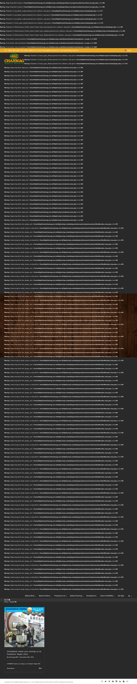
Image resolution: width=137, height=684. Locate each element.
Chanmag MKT (14, 657)
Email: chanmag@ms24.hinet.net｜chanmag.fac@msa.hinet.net (57, 50)
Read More (10, 668)
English (129, 50)
